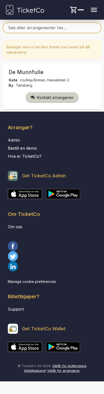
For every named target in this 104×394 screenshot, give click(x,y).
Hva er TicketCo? (24, 156)
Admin (14, 140)
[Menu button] (94, 10)
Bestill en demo (22, 148)
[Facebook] (52, 246)
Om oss (15, 226)
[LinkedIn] (52, 266)
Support (16, 309)
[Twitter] (52, 256)
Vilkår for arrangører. (63, 371)
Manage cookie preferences (32, 281)
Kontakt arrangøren (55, 97)
